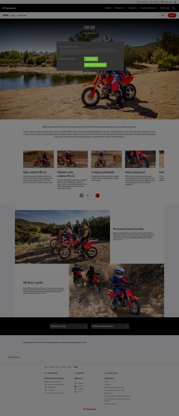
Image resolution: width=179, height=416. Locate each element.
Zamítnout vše (91, 58)
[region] (90, 56)
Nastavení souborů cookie (67, 58)
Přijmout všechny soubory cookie (95, 64)
